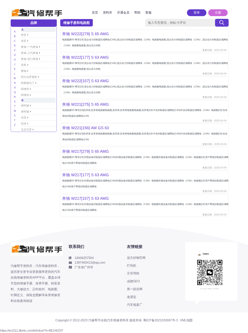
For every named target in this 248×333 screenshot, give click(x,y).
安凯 (23, 64)
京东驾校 (133, 273)
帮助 (137, 12)
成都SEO (133, 281)
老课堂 (131, 297)
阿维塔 (25, 89)
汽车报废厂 (134, 304)
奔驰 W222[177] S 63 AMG (85, 57)
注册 (218, 12)
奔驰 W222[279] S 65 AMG (85, 34)
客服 (148, 12)
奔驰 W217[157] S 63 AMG (85, 198)
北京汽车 (26, 129)
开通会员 (123, 12)
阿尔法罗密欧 (29, 76)
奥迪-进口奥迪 (29, 58)
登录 (197, 12)
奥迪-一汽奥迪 (29, 46)
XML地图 (186, 320)
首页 (95, 12)
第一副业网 (134, 289)
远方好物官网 (136, 257)
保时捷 (25, 105)
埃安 (23, 34)
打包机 (131, 265)
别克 (23, 117)
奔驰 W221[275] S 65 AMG (85, 104)
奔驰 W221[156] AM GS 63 (85, 128)
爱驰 (23, 70)
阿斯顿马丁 (27, 83)
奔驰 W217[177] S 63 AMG (85, 175)
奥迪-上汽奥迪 (29, 52)
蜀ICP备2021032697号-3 (160, 320)
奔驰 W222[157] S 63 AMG (85, 81)
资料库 (107, 12)
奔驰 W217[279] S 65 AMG (85, 151)
